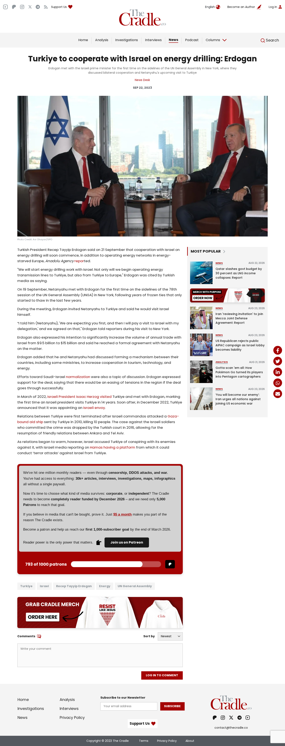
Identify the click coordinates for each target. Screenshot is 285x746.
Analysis (101, 40)
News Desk (142, 80)
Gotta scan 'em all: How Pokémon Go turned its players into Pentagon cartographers (239, 372)
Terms (143, 741)
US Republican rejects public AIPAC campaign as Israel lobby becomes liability (240, 345)
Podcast (192, 40)
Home (83, 40)
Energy (104, 586)
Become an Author (241, 7)
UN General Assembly (135, 586)
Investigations (126, 40)
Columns (213, 40)
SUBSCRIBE (172, 706)
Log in (273, 7)
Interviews (153, 40)
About (189, 741)
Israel (44, 586)
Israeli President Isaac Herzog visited (79, 396)
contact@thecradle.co (231, 728)
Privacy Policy (72, 717)
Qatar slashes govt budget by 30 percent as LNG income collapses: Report (239, 273)
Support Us (59, 7)
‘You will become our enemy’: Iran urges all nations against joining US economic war (238, 399)
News (173, 39)
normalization (78, 376)
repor (79, 260)
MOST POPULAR (206, 251)
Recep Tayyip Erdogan (74, 586)
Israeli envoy (94, 407)
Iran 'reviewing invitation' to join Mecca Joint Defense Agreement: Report (239, 318)
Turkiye (26, 586)
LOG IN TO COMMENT (162, 675)
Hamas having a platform (112, 447)
